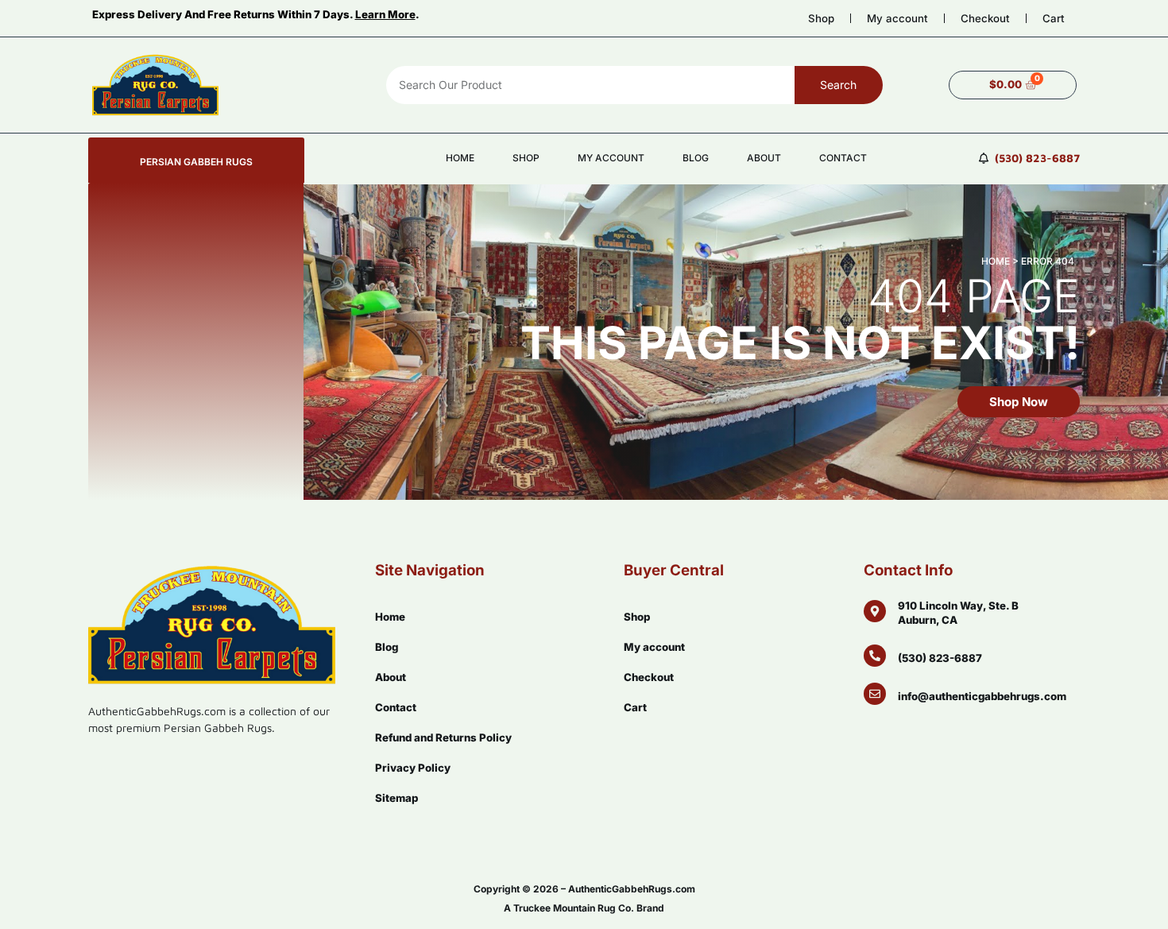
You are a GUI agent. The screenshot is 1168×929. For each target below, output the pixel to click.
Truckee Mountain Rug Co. (573, 908)
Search (838, 84)
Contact (843, 158)
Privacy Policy (413, 767)
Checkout (985, 18)
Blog (696, 158)
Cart (1053, 18)
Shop (821, 18)
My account (897, 18)
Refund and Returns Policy (443, 737)
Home (460, 158)
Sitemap (396, 798)
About (764, 158)
